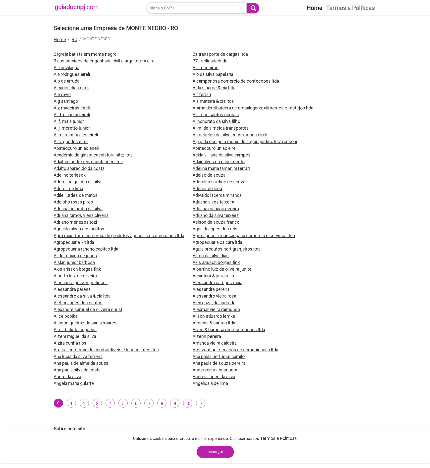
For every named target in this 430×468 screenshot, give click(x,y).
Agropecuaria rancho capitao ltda (86, 249)
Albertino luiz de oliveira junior (222, 269)
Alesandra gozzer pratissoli (81, 282)
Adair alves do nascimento (219, 161)
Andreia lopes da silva (214, 376)
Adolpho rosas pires (73, 202)
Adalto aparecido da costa (79, 168)
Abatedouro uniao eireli (76, 148)
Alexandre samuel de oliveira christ (88, 309)
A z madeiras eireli (72, 107)
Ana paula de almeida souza (81, 363)
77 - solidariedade (210, 60)
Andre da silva (67, 376)
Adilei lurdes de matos (76, 195)
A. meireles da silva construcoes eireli (230, 134)
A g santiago (66, 101)
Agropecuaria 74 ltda (74, 242)
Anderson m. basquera (215, 369)
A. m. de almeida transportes (221, 128)
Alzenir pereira (207, 336)
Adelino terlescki (70, 175)
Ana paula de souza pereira (219, 363)
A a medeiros (205, 67)
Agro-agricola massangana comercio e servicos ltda (244, 235)
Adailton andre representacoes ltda (88, 161)
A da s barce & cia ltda (214, 87)
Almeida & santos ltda (214, 322)
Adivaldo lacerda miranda (217, 195)
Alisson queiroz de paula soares (85, 322)
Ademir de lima (68, 188)
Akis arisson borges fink (216, 262)
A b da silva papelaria (213, 74)
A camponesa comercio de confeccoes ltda (236, 81)
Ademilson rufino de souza (219, 181)
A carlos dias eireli (71, 87)
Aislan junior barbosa (74, 262)
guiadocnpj (77, 7)
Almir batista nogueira (75, 329)
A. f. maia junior (69, 121)
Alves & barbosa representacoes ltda (229, 329)
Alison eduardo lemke (214, 316)
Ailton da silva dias (211, 255)
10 (187, 403)
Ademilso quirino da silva (78, 181)
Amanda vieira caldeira (215, 343)
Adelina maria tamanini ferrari (221, 168)
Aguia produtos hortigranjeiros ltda (227, 249)
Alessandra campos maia (217, 282)
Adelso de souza (209, 175)
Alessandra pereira (72, 289)
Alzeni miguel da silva (75, 336)
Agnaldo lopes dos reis (215, 228)
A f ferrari (202, 94)
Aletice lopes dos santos (78, 302)
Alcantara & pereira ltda (215, 275)
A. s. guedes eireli (71, 141)
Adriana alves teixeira (213, 202)
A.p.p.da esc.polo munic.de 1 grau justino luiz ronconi (245, 141)
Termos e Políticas (278, 438)
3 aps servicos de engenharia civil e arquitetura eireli (105, 60)
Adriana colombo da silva (78, 208)
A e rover (62, 94)
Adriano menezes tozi (75, 222)
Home (60, 39)
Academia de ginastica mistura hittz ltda (93, 154)
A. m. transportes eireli (76, 134)
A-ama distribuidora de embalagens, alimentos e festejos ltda (253, 107)
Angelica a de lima (210, 383)
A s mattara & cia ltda (213, 101)
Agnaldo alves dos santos (79, 228)
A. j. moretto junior (72, 128)
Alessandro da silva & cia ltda (82, 296)
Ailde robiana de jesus (75, 255)
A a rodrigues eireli (72, 74)
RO (74, 39)
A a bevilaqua (66, 67)
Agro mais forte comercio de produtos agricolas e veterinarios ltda (119, 235)
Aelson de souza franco (216, 222)
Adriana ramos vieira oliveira (81, 215)
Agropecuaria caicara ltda (217, 242)
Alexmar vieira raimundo (216, 309)
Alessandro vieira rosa (214, 296)
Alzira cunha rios (70, 343)
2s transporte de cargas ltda (220, 54)
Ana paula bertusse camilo (219, 356)
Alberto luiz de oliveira (75, 275)
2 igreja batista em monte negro (85, 54)
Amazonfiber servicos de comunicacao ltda (235, 349)
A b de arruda (66, 81)
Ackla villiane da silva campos (222, 154)
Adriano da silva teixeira (216, 215)
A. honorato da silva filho (216, 121)
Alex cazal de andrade (214, 302)
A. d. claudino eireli (72, 114)
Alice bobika (65, 316)
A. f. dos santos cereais (216, 114)
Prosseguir (215, 452)
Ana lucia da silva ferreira (78, 356)
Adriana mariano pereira (216, 208)
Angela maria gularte (74, 383)
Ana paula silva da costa (77, 369)
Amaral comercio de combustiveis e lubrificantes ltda (106, 349)
